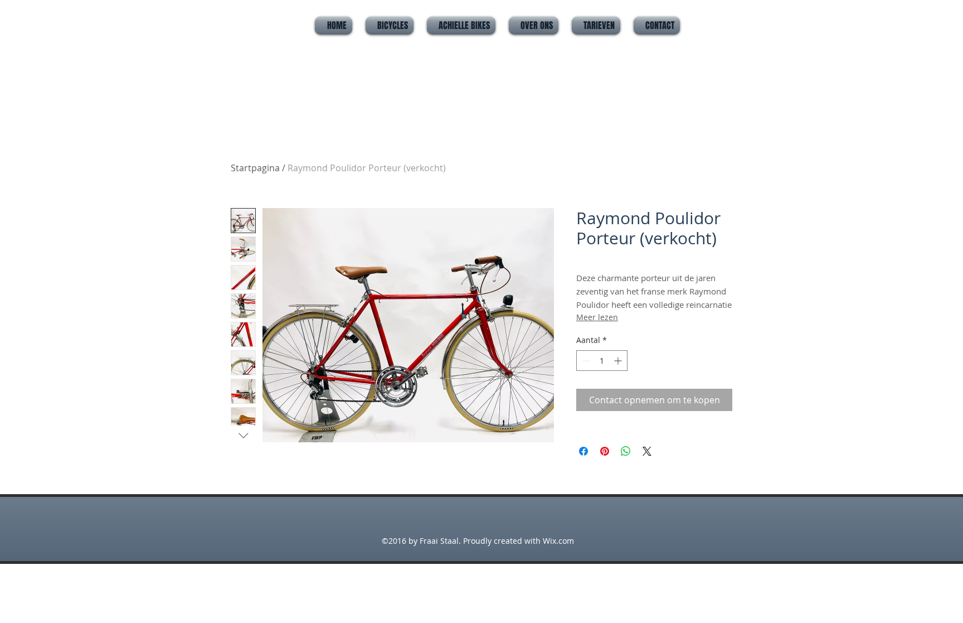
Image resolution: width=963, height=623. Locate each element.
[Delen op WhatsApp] (626, 451)
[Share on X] (647, 451)
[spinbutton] (602, 360)
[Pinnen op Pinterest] (604, 451)
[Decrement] (585, 360)
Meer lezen (597, 317)
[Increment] (619, 360)
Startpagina (255, 168)
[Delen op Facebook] (583, 451)
